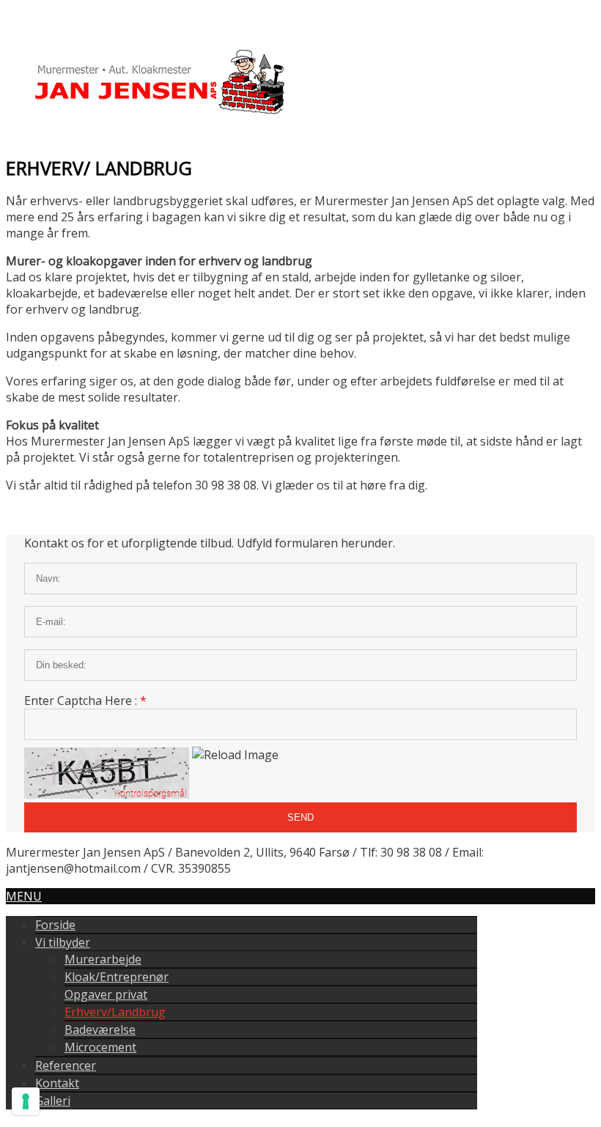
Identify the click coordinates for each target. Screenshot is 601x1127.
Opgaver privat (105, 994)
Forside (55, 925)
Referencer (65, 1065)
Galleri (52, 1101)
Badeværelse (100, 1029)
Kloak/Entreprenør (116, 977)
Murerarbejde (102, 959)
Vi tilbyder (62, 942)
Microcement (100, 1047)
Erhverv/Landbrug (115, 1012)
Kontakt (57, 1083)
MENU (24, 896)
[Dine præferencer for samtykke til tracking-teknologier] (26, 1101)
